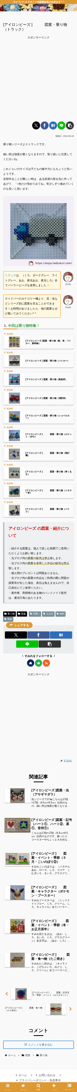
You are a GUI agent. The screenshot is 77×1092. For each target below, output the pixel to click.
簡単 (9, 619)
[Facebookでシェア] (45, 125)
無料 (62, 613)
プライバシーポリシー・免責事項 (40, 1080)
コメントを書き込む (40, 1044)
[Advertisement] (38, 78)
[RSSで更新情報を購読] (46, 662)
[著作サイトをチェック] (30, 662)
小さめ (49, 613)
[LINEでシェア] (61, 125)
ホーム (23, 1075)
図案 (23, 613)
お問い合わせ (47, 1075)
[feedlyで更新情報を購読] (38, 662)
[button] (70, 125)
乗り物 (11, 613)
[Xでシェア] (36, 125)
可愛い (36, 613)
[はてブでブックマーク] (53, 125)
